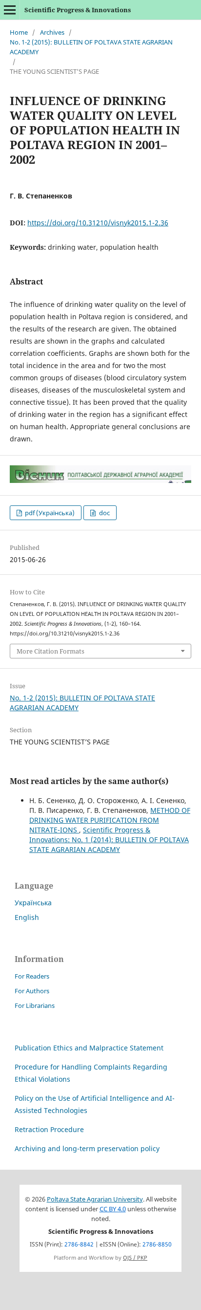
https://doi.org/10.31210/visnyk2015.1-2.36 (97, 222)
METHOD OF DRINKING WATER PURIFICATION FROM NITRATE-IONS (109, 820)
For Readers (32, 976)
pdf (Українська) (49, 512)
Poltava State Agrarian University (95, 1199)
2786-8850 (157, 1244)
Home (19, 32)
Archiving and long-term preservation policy (87, 1148)
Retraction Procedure (49, 1129)
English (27, 917)
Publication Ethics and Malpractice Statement (89, 1047)
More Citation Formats (50, 651)
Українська (33, 902)
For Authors (32, 990)
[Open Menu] (10, 10)
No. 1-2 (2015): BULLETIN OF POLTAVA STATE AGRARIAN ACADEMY (91, 47)
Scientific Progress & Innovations (77, 9)
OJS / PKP (135, 1257)
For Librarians (35, 1005)
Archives (52, 32)
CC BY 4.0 (113, 1209)
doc (104, 512)
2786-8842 (79, 1244)
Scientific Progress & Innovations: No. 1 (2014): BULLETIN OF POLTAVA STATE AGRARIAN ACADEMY (109, 839)
